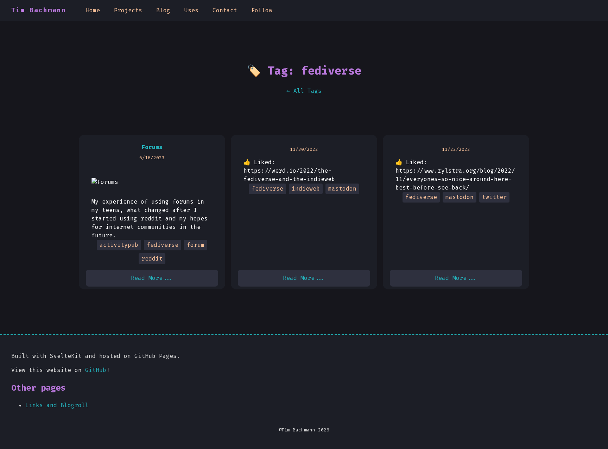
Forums (152, 147)
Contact (225, 10)
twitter (494, 197)
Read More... (152, 278)
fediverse (162, 245)
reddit (152, 258)
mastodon (342, 188)
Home (93, 10)
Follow (261, 10)
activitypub (119, 245)
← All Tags (304, 91)
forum (195, 245)
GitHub (95, 370)
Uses (191, 10)
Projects (128, 10)
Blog (163, 10)
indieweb (306, 188)
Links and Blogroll (57, 405)
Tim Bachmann (38, 10)
